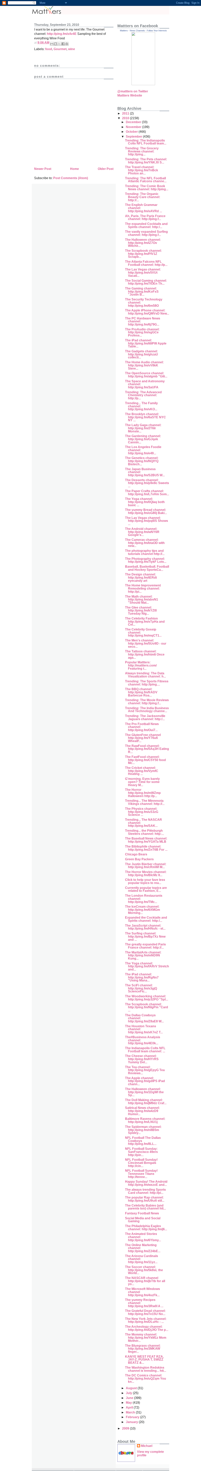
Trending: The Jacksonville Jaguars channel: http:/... (145, 717)
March (131, 1412)
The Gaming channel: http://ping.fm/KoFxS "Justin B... (142, 291)
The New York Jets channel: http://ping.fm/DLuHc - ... (145, 1320)
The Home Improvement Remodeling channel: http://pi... (143, 588)
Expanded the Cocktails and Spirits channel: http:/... (146, 919)
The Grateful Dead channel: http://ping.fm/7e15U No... (145, 1312)
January (132, 1422)
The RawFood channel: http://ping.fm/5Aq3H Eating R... (147, 749)
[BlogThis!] (56, 44)
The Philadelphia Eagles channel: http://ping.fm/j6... (146, 1227)
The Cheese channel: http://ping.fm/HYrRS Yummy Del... (142, 1059)
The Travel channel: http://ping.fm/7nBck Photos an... (141, 170)
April (130, 1407)
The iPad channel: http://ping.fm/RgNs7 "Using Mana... (142, 977)
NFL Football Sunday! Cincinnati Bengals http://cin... (141, 1162)
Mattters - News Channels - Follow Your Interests (143, 30)
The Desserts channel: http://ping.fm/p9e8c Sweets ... (147, 483)
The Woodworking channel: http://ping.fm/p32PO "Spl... (146, 998)
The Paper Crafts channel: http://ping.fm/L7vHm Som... (147, 492)
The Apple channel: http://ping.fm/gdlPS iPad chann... (145, 1081)
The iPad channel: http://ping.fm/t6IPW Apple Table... (145, 343)
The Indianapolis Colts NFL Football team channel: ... (145, 1049)
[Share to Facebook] (63, 44)
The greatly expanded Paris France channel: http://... (145, 946)
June (130, 1398)
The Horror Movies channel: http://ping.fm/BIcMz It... (145, 873)
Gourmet (60, 49)
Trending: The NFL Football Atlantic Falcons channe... (145, 180)
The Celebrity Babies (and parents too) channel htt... (145, 1207)
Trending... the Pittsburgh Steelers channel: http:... (144, 832)
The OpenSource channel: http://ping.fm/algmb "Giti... (146, 375)
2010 (126, 118)
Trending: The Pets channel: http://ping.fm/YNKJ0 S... (146, 161)
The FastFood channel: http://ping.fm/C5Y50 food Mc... (145, 760)
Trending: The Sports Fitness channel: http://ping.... (146, 683)
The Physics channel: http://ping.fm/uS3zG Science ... (141, 811)
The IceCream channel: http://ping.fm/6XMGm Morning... (142, 909)
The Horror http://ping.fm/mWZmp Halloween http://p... (143, 792)
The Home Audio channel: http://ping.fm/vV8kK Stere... (144, 365)
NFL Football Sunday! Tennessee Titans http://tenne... (141, 1173)
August (132, 1388)
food (48, 49)
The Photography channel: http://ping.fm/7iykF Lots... (145, 560)
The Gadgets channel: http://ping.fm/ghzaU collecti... (141, 354)
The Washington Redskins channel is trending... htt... (145, 1369)
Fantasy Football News (142, 1213)
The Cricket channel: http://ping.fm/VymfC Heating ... (141, 771)
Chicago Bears (136, 854)
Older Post (105, 168)
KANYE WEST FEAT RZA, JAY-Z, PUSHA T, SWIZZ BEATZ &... (144, 1359)
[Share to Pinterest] (67, 44)
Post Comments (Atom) (70, 178)
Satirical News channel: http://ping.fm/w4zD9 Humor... (142, 1111)
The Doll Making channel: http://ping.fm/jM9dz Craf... (145, 1101)
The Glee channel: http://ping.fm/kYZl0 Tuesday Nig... (141, 610)
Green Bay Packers (139, 859)
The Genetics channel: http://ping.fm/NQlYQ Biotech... (141, 461)
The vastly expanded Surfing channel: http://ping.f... (146, 233)
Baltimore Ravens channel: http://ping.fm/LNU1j (145, 1120)
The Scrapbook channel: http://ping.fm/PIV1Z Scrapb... (143, 253)
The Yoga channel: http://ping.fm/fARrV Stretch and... (147, 966)
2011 (126, 113)
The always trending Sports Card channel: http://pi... (145, 1191)
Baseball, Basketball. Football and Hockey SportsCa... (147, 568)
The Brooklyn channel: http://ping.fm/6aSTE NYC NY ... (145, 417)
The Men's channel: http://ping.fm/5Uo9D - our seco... (145, 643)
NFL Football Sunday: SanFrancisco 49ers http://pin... (141, 1151)
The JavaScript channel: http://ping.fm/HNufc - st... (145, 927)
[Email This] (52, 44)
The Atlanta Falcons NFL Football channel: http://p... (146, 263)
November (134, 127)
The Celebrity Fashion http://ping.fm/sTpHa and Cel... (145, 621)
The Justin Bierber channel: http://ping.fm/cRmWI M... (145, 865)
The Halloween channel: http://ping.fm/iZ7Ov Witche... (143, 242)
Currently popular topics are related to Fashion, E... (146, 889)
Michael (146, 1446)
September (134, 136)
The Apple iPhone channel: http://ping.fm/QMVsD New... (147, 312)
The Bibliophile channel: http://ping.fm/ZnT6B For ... (146, 848)
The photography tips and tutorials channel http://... (144, 552)
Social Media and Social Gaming (142, 1220)
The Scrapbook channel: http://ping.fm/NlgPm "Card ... (146, 1007)
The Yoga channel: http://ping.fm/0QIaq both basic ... (145, 502)
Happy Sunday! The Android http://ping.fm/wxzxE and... (146, 1183)
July (129, 1393)
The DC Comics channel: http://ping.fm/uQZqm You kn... (145, 1378)
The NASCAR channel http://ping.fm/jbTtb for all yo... (145, 1281)
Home (74, 168)
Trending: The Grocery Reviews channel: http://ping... (142, 151)
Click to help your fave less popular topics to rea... (145, 881)
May (129, 1402)
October (132, 131)
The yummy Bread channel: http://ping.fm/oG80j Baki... (146, 511)
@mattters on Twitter (132, 91)
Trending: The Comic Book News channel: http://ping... (146, 187)
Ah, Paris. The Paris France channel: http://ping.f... (145, 217)
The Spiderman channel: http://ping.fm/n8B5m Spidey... (143, 1130)
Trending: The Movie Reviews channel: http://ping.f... (147, 701)
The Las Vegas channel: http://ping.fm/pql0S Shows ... (146, 521)
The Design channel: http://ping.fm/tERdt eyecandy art (141, 577)
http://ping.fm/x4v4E (62, 33)
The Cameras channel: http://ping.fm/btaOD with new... (145, 542)
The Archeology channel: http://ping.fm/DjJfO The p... (146, 1328)
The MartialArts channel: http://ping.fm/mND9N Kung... (143, 955)
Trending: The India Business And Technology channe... (147, 709)
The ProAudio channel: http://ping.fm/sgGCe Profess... (142, 332)
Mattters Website (129, 95)
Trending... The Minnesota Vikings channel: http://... (144, 802)
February (133, 1417)
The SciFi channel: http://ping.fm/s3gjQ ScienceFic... (141, 988)
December (134, 122)
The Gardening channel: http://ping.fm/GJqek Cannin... (143, 439)
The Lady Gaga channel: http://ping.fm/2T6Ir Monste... (143, 428)
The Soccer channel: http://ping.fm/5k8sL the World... (144, 1270)
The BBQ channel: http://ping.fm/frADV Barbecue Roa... (141, 692)
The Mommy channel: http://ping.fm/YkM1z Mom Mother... (145, 1337)
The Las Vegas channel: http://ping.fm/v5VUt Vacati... (143, 272)
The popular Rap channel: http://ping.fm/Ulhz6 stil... (144, 1199)
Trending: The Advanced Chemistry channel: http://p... (143, 395)
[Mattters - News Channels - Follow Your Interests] (143, 84)
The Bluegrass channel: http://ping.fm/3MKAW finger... (143, 1348)
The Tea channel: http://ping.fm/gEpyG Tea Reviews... (145, 1070)
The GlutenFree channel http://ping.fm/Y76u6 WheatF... (143, 738)
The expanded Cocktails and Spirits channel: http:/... (146, 225)
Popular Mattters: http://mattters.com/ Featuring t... (141, 665)
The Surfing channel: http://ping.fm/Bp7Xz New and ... (145, 936)
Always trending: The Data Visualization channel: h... (145, 675)
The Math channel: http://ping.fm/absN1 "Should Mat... (141, 599)
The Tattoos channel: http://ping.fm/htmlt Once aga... (144, 654)
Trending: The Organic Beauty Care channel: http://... (142, 197)
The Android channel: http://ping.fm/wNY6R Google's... (142, 532)
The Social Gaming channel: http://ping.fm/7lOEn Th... (146, 282)
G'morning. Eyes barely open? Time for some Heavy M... (142, 781)
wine (71, 49)
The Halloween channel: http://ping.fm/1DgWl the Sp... (144, 1092)
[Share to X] (59, 44)
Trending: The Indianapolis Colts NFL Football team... (145, 142)
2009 (126, 1428)
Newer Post (42, 168)
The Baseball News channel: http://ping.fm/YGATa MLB (146, 840)
